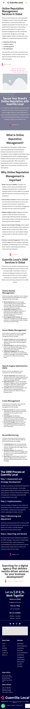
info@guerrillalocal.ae (15, 602)
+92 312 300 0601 (6, 687)
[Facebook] (10, 623)
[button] (3, 2)
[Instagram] (16, 623)
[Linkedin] (19, 623)
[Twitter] (13, 623)
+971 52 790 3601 (15, 609)
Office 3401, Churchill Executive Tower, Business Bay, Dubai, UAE (7, 679)
